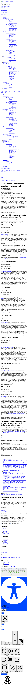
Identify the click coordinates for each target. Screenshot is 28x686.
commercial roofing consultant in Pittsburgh (15, 431)
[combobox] (14, 572)
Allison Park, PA (12, 77)
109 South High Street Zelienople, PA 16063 (10, 557)
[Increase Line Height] (2, 624)
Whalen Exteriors (4, 322)
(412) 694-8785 (17, 91)
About (7, 83)
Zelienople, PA (12, 80)
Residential (5, 31)
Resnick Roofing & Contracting (7, 370)
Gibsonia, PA (11, 69)
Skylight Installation (13, 53)
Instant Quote (6, 63)
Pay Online (8, 6)
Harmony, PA (12, 78)
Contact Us (3, 176)
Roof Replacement (13, 28)
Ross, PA (11, 79)
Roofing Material (9, 19)
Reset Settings (4, 674)
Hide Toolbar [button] (3, 609)
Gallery (10, 84)
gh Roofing (9, 271)
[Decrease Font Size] (2, 613)
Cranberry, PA (12, 67)
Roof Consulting (12, 29)
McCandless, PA (12, 73)
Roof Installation (12, 30)
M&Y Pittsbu (3, 271)
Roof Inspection (12, 25)
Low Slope (11, 46)
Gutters (10, 52)
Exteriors (5, 49)
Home (4, 17)
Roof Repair (11, 26)
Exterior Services (9, 50)
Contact (5, 88)
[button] (1, 576)
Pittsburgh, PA (12, 74)
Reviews (10, 87)
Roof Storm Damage (13, 58)
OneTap (7, 607)
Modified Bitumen (13, 23)
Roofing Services (9, 24)
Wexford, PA (11, 76)
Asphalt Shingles (12, 34)
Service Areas (6, 65)
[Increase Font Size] (2, 608)
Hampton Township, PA (14, 71)
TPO (10, 20)
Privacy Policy (12, 566)
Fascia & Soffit (12, 51)
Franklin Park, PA (12, 68)
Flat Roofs (11, 36)
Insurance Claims (12, 60)
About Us (5, 82)
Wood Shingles (12, 37)
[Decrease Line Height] (2, 629)
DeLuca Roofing (4, 396)
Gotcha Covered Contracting (7, 347)
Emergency (5, 56)
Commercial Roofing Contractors (8, 180)
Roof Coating (12, 55)
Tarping (10, 61)
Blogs (10, 85)
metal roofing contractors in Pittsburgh (16, 413)
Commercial (5, 18)
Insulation (11, 47)
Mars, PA (11, 72)
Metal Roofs (11, 35)
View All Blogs (18, 494)
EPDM (10, 21)
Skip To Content (4, 672)
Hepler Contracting (5, 234)
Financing (5, 62)
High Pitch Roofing (13, 45)
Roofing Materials (10, 33)
